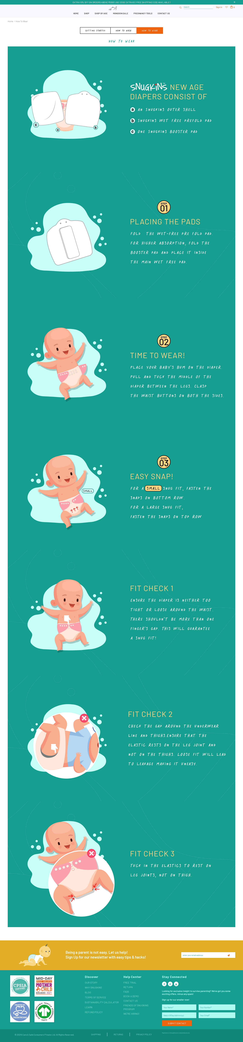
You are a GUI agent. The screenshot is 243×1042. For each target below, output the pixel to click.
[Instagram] (170, 984)
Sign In (219, 7)
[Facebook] (164, 984)
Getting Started (95, 30)
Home (10, 21)
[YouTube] (176, 984)
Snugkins (173, 1033)
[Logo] (121, 11)
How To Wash (123, 30)
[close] (234, 2)
